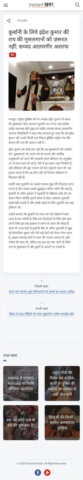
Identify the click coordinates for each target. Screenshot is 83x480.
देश (12, 55)
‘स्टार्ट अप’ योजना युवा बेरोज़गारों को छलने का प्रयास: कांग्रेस (41, 291)
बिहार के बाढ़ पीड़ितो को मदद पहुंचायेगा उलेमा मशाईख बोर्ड (41, 314)
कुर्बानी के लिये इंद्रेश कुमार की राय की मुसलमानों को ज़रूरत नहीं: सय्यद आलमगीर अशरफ (39, 39)
